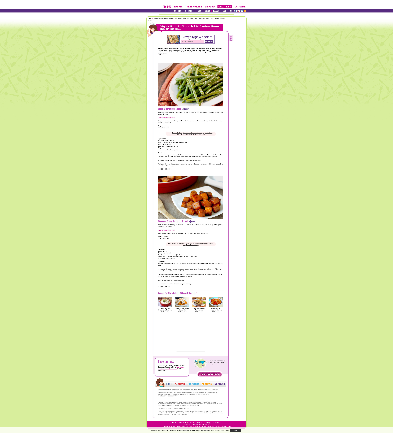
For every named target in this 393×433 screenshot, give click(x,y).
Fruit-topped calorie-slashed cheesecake (171, 368)
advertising (171, 396)
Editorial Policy (182, 427)
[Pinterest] (238, 11)
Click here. (186, 408)
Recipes (167, 6)
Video (212, 422)
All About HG (189, 11)
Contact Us (227, 11)
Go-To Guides (240, 6)
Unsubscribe (166, 427)
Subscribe (177, 11)
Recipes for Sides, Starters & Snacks (182, 133)
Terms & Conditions (224, 427)
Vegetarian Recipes (198, 133)
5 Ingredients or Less (199, 134)
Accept (235, 430)
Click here (173, 414)
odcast (218, 422)
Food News (179, 6)
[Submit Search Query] (244, 2)
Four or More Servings (186, 134)
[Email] (153, 64)
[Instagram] (245, 11)
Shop (200, 11)
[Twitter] (242, 11)
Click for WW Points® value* (166, 118)
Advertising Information (197, 427)
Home (174, 427)
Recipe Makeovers (194, 6)
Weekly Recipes (224, 6)
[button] (209, 375)
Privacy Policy (212, 427)
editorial (162, 396)
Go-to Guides (200, 422)
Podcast (216, 11)
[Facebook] (235, 11)
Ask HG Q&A (210, 6)
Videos (207, 11)
